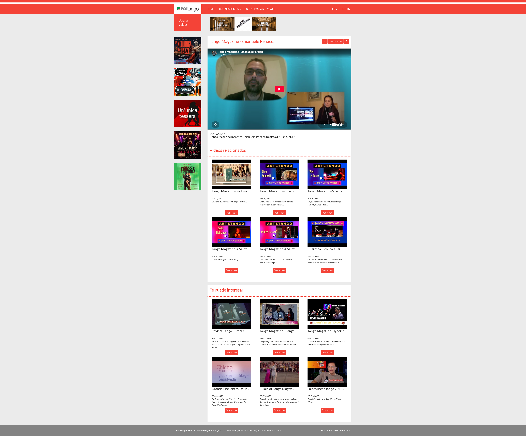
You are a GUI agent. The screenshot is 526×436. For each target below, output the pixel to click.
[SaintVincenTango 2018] (327, 372)
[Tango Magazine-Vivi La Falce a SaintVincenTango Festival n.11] (327, 174)
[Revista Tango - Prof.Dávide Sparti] (231, 314)
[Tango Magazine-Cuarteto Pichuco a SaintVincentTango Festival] (279, 174)
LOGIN (346, 8)
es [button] (333, 8)
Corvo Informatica (341, 430)
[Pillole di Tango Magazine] (279, 372)
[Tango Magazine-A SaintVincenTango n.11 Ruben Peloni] (279, 232)
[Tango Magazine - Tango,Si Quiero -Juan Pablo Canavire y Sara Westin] (279, 314)
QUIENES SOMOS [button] (229, 8)
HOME (211, 8)
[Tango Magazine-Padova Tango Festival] (231, 174)
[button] (231, 174)
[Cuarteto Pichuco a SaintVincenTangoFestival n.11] (327, 232)
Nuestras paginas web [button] (261, 8)
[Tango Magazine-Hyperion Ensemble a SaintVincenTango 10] (327, 314)
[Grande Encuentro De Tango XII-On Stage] (231, 372)
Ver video (231, 212)
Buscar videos (184, 22)
